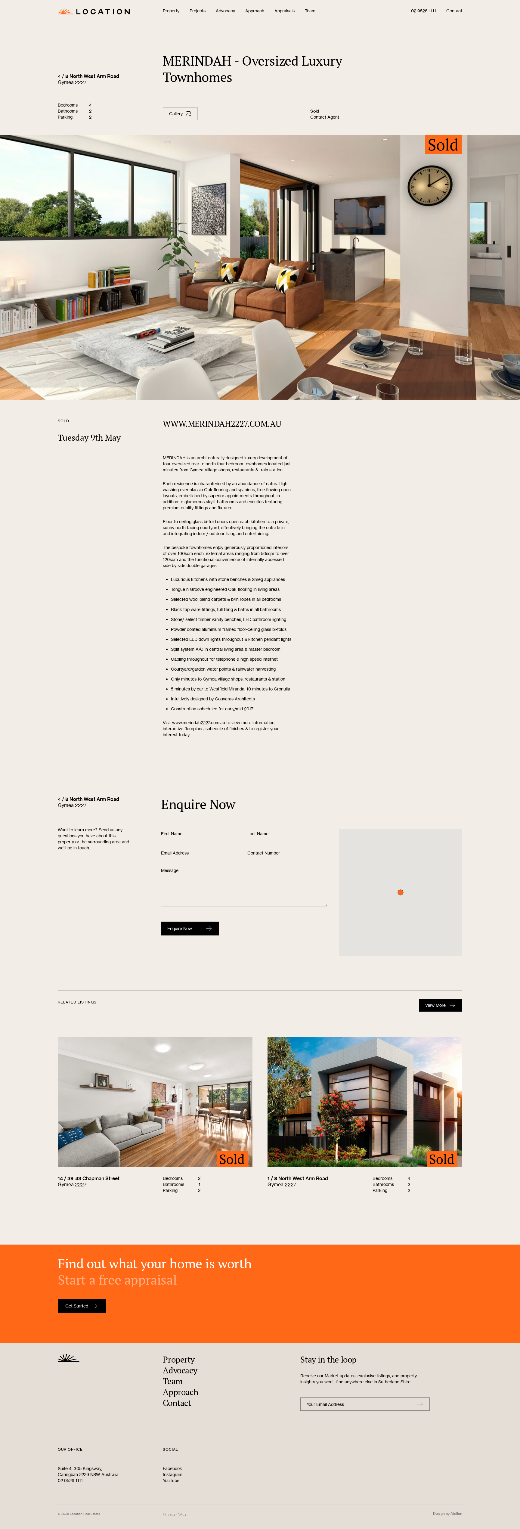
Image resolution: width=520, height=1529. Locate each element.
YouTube (171, 1480)
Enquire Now (179, 928)
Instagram (172, 1474)
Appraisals (284, 10)
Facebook (172, 1468)
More (435, 1005)
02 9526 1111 (423, 10)
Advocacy (225, 10)
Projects (198, 10)
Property (171, 10)
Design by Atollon (447, 1513)
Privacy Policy (175, 1514)
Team (310, 10)
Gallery (176, 113)
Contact (454, 10)
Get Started (76, 1305)
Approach (254, 10)
